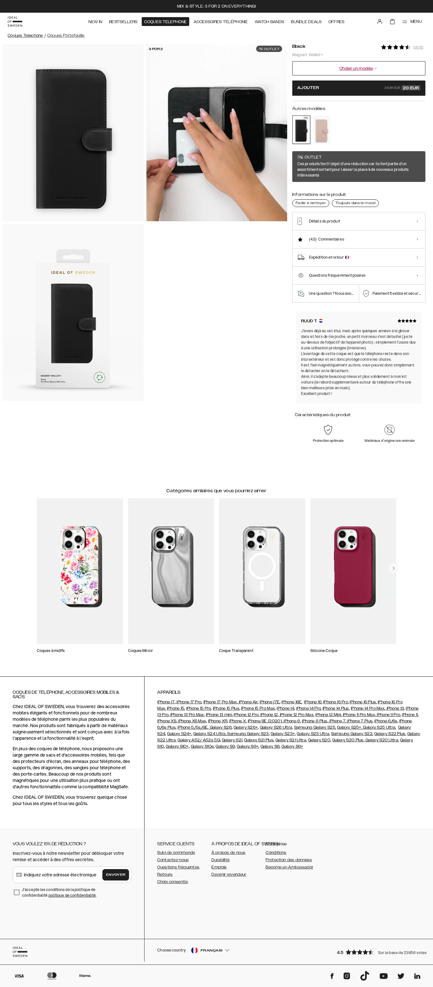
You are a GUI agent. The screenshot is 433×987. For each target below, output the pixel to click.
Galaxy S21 (232, 740)
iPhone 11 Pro (388, 715)
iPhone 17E (270, 702)
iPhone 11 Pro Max (358, 715)
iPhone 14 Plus (336, 708)
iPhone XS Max (191, 721)
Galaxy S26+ (246, 727)
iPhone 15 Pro (198, 708)
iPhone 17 (166, 702)
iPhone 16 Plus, (363, 702)
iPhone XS (166, 721)
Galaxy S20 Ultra (381, 740)
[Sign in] (379, 21)
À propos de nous (228, 852)
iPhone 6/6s (385, 721)
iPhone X (237, 721)
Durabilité (220, 860)
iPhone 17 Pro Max (220, 702)
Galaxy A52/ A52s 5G (199, 740)
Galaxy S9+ (247, 746)
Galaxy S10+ (177, 746)
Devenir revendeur (228, 874)
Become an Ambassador (289, 867)
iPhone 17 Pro (188, 702)
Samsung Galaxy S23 (247, 734)
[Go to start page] (15, 21)
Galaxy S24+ (179, 734)
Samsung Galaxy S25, (315, 727)
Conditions (276, 852)
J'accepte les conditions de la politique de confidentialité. (59, 892)
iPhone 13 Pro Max (186, 715)
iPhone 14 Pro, (308, 708)
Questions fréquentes (178, 867)
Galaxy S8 (270, 746)
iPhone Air (248, 702)
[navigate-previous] (394, 568)
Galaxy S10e (202, 746)
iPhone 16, (313, 702)
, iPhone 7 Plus (359, 721)
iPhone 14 (285, 708)
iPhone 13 (394, 708)
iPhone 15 (175, 708)
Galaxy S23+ (283, 734)
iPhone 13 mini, (219, 715)
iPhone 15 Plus (226, 708)
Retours (164, 874)
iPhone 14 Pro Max (368, 708)
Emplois (219, 867)
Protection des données (289, 860)
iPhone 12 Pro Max (296, 715)
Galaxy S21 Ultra (290, 740)
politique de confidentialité (72, 895)
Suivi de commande (176, 852)
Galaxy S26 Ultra (276, 727)
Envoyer (115, 874)
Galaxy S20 (319, 740)
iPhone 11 (410, 715)
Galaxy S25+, (350, 727)
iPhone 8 (291, 721)
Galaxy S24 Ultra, (210, 734)
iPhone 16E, (291, 702)
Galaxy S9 (225, 746)
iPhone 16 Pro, (336, 702)
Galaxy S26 (220, 727)
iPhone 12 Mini (328, 715)
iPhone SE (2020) (265, 721)
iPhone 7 (337, 721)
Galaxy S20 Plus (348, 740)
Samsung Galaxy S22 (351, 734)
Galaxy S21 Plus (259, 740)
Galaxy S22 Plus (389, 734)
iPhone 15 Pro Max (258, 708)
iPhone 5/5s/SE (193, 727)
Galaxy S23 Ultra (313, 734)
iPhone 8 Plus (314, 721)
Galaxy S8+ (292, 746)
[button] (379, 952)
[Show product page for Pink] (322, 129)
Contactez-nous (173, 860)
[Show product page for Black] (301, 129)
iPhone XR (218, 721)
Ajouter (358, 88)
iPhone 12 (268, 715)
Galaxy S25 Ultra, (379, 727)
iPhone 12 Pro (246, 715)
